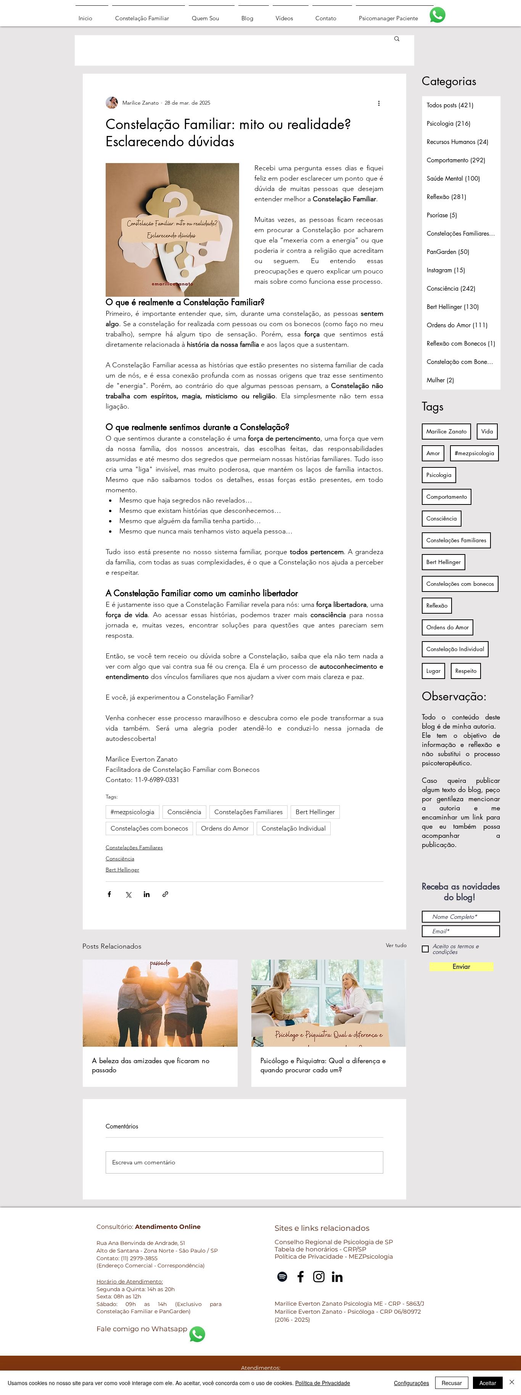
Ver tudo (396, 945)
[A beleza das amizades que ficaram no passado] (160, 1003)
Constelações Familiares (248, 812)
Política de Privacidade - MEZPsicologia (334, 1256)
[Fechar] (511, 1383)
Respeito (465, 670)
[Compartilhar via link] (165, 894)
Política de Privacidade (322, 1383)
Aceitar (487, 1383)
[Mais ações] (378, 102)
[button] (396, 38)
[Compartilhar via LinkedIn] (146, 894)
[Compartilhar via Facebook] (109, 894)
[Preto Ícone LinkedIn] (337, 1276)
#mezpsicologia (132, 812)
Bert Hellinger (315, 812)
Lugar (433, 670)
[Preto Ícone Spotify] (282, 1276)
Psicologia (439, 474)
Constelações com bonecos (149, 828)
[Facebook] (300, 1276)
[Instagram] (318, 1276)
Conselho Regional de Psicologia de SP (334, 1242)
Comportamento (446, 496)
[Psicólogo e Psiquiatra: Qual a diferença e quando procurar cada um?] (328, 1003)
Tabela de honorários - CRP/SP (320, 1249)
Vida (487, 431)
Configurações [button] (411, 1383)
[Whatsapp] (437, 14)
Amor (433, 453)
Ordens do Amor (225, 828)
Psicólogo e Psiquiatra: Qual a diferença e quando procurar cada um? (323, 1065)
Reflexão (436, 605)
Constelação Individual (294, 828)
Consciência (184, 812)
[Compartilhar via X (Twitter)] (128, 894)
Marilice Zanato (446, 431)
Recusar (452, 1383)
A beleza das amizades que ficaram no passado (150, 1065)
